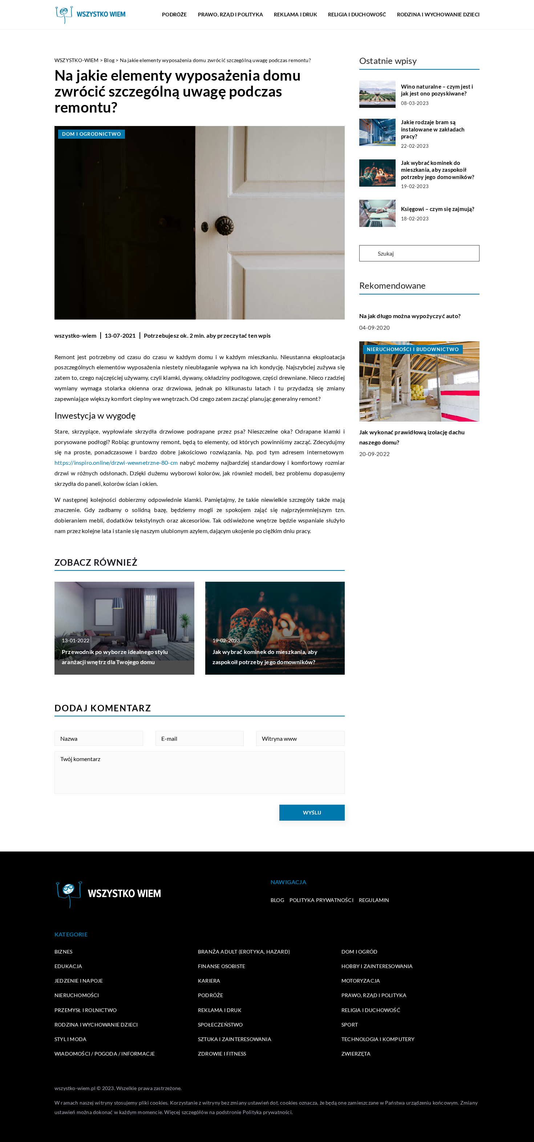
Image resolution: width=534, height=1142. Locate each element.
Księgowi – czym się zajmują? (437, 209)
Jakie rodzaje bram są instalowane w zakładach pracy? (433, 129)
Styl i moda (70, 1039)
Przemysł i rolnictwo (85, 1010)
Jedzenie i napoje (78, 981)
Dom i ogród (359, 951)
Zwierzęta (356, 1053)
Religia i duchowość (357, 14)
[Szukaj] (368, 254)
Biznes (63, 951)
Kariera (209, 981)
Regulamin (374, 900)
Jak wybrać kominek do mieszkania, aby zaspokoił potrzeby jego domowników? (437, 169)
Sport (349, 1024)
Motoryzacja (360, 981)
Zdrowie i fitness (222, 1053)
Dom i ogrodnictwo (91, 134)
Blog (277, 900)
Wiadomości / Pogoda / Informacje (104, 1053)
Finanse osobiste (221, 966)
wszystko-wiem (75, 335)
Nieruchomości (76, 995)
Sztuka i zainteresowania (234, 1039)
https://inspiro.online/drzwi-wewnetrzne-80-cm (116, 462)
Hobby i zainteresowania (377, 966)
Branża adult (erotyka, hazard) (244, 951)
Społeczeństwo (220, 1024)
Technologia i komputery (378, 1039)
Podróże (174, 14)
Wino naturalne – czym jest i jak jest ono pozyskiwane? (437, 90)
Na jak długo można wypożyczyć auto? (410, 315)
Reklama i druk (295, 14)
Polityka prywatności (321, 900)
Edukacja (68, 966)
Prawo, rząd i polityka (230, 14)
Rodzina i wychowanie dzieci (438, 14)
